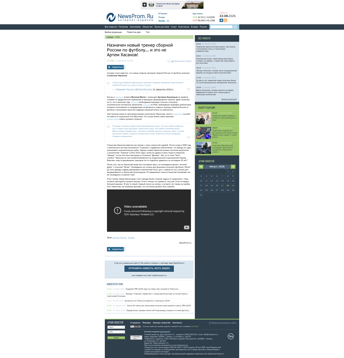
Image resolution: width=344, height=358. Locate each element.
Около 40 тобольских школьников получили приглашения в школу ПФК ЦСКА (159, 306)
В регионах (183, 27)
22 (227, 186)
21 (222, 186)
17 (201, 186)
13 (217, 181)
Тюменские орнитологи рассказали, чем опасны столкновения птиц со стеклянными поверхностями (215, 49)
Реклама (146, 323)
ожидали (119, 97)
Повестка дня (134, 32)
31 (201, 195)
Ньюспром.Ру (164, 332)
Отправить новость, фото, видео (149, 268)
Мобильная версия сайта (223, 323)
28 (222, 190)
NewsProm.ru (185, 243)
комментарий (113, 119)
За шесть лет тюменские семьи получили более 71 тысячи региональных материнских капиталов (216, 81)
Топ (148, 32)
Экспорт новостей (161, 323)
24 (201, 190)
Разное (203, 27)
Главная (110, 37)
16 (233, 181)
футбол (131, 238)
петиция (146, 105)
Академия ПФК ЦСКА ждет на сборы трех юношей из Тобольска (152, 289)
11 (206, 181)
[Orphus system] (136, 326)
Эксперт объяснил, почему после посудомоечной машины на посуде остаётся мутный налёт (216, 72)
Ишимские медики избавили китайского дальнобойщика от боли (224, 118)
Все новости (111, 27)
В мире (194, 27)
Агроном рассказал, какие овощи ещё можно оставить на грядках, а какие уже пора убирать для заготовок (215, 61)
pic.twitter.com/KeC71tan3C (139, 85)
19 (211, 186)
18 (206, 186)
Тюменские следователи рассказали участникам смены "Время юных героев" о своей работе (224, 134)
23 (233, 186)
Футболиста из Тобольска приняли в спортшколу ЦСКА (147, 301)
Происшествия (161, 27)
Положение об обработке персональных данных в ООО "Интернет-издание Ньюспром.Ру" (181, 356)
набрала (134, 102)
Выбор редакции (113, 32)
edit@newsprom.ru (159, 275)
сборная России (119, 238)
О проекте (135, 323)
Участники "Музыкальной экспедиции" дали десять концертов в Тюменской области (222, 149)
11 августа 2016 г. (163, 89)
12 (211, 181)
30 (233, 190)
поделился (177, 114)
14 (222, 181)
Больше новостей (229, 99)
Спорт (174, 27)
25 (206, 190)
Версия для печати (183, 61)
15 (227, 181)
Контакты (177, 323)
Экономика (135, 27)
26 (211, 190)
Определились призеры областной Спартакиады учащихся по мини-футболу (157, 310)
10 (201, 181)
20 (217, 186)
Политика (123, 27)
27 (217, 190)
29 (227, 190)
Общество (147, 27)
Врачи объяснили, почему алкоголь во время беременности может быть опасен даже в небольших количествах (214, 92)
